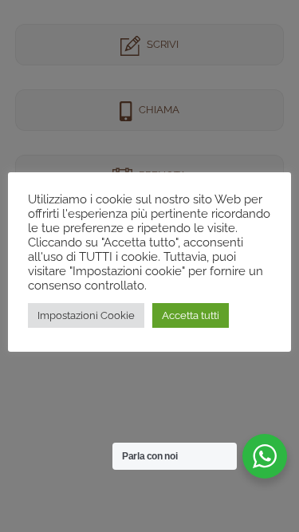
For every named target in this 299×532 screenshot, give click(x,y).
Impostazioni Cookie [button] (86, 315)
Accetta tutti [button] (190, 315)
